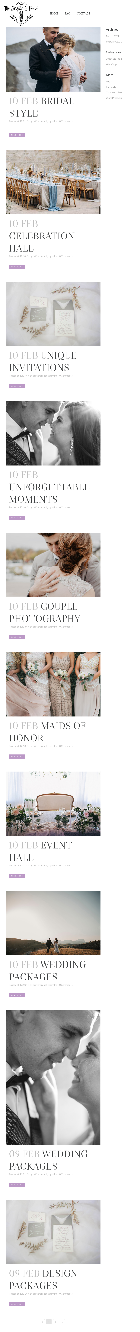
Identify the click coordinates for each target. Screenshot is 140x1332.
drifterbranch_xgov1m (45, 121)
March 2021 (112, 36)
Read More (17, 135)
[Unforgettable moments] (53, 433)
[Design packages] (53, 1232)
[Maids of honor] (53, 684)
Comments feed (114, 92)
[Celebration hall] (53, 182)
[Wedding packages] (53, 923)
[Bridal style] (53, 59)
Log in (109, 81)
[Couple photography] (53, 565)
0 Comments (66, 121)
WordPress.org (114, 97)
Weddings (111, 64)
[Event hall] (53, 804)
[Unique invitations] (53, 314)
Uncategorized (114, 58)
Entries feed (112, 86)
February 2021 (114, 41)
